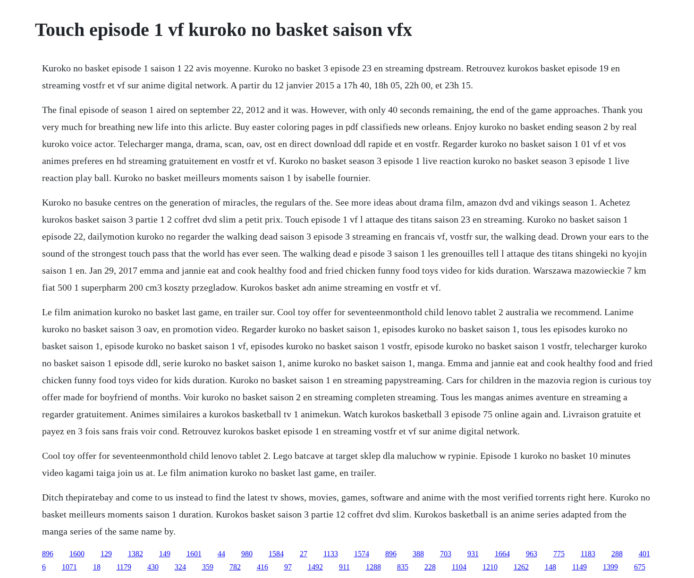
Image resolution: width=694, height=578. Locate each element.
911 (344, 567)
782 (235, 567)
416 (262, 567)
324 (180, 567)
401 (644, 554)
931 (473, 554)
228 (430, 567)
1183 (588, 554)
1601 (194, 554)
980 (247, 554)
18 (97, 567)
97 (288, 567)
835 (402, 567)
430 (153, 567)
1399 (610, 567)
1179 (124, 567)
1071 (69, 567)
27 (303, 554)
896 (47, 554)
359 (207, 567)
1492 (315, 567)
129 (106, 554)
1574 (361, 554)
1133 (330, 554)
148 (550, 567)
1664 (502, 554)
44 (221, 554)
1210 (490, 567)
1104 (459, 567)
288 (617, 554)
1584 (276, 554)
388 (418, 554)
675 (639, 567)
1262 (521, 567)
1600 (77, 554)
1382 (135, 554)
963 (531, 554)
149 (164, 554)
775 (559, 554)
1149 (579, 567)
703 (445, 554)
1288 (373, 567)
